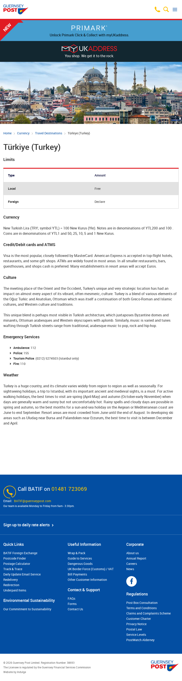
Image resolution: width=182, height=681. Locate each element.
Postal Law (134, 629)
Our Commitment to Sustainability (27, 609)
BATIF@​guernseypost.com (32, 501)
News (130, 569)
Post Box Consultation (142, 603)
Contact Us (75, 609)
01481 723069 (69, 488)
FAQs (71, 598)
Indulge (21, 672)
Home (7, 133)
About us (132, 553)
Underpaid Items (14, 590)
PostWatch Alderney (140, 640)
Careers (131, 564)
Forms (72, 604)
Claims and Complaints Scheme (148, 613)
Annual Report (136, 558)
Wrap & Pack (76, 553)
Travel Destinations (48, 133)
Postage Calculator (16, 564)
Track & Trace (12, 569)
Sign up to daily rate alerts (26, 524)
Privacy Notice (136, 624)
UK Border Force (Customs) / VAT (91, 569)
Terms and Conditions (141, 608)
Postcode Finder (14, 558)
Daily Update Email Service (22, 574)
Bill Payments (77, 574)
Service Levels (136, 634)
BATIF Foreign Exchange (20, 553)
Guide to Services (80, 558)
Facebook (131, 581)
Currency (23, 133)
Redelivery (10, 579)
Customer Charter (138, 618)
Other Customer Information (87, 579)
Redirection (11, 585)
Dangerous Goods (80, 564)
